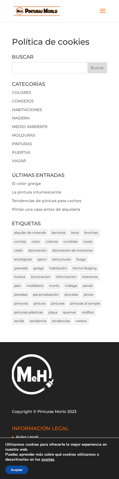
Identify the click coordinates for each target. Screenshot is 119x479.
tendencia (38, 321)
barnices (58, 232)
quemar (69, 312)
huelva (19, 277)
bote (75, 232)
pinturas (57, 303)
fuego (81, 259)
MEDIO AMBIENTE (30, 126)
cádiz (18, 250)
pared (87, 286)
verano (81, 321)
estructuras (61, 259)
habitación (58, 268)
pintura (39, 303)
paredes (20, 294)
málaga (71, 286)
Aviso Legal (27, 436)
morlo (54, 286)
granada (21, 268)
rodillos (88, 312)
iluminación (40, 277)
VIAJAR (19, 160)
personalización (46, 294)
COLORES (21, 92)
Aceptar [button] (17, 470)
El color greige (26, 183)
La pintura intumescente (36, 192)
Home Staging (85, 268)
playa (52, 312)
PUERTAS (21, 152)
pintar (89, 294)
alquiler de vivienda (30, 232)
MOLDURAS (23, 135)
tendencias (61, 321)
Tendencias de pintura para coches (46, 200)
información (66, 277)
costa (87, 241)
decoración (37, 250)
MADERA (21, 118)
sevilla (19, 321)
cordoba (70, 241)
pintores (21, 303)
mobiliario (35, 286)
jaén (17, 286)
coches (20, 241)
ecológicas (23, 259)
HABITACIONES (27, 109)
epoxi (41, 259)
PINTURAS (22, 143)
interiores (90, 277)
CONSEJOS (23, 101)
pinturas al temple (85, 303)
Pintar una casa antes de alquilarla (46, 209)
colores (52, 241)
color (36, 241)
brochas (91, 232)
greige (38, 268)
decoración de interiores (72, 250)
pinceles (71, 294)
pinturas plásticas (28, 312)
